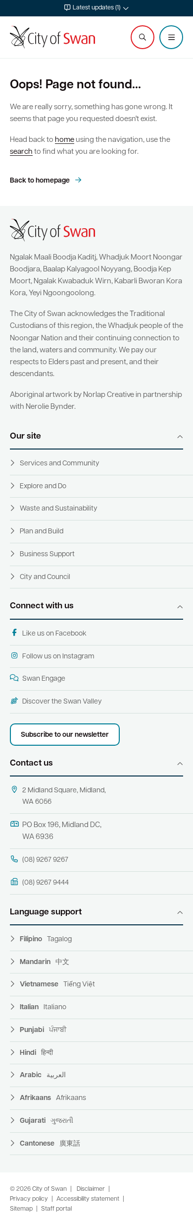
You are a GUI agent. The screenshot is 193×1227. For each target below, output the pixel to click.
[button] (96, 8)
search (21, 152)
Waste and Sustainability (58, 509)
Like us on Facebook (54, 634)
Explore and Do (43, 486)
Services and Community (59, 463)
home (64, 140)
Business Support (47, 554)
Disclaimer (91, 1189)
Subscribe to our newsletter (65, 735)
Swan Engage (43, 679)
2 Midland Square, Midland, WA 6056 (64, 796)
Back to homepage (40, 181)
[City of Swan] (52, 37)
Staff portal (56, 1209)
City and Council (45, 577)
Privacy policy (29, 1199)
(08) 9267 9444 (45, 883)
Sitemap (21, 1209)
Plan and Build (41, 531)
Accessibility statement (87, 1199)
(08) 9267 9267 (45, 860)
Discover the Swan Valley (62, 702)
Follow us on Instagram (58, 656)
